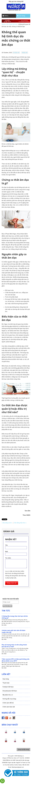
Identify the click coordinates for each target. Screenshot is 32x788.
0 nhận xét (16, 52)
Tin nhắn (8, 558)
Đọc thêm (4, 625)
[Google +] (6, 718)
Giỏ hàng (22, 16)
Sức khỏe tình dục (11, 24)
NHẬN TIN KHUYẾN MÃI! (11, 599)
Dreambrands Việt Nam (10, 691)
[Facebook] (3, 718)
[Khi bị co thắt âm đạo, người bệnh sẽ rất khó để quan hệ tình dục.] (16, 132)
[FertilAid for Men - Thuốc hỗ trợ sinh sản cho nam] (24, 733)
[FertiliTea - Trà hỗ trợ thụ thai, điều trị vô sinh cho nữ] (24, 742)
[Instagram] (13, 718)
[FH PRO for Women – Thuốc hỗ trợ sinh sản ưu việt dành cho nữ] (6, 733)
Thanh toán (6, 683)
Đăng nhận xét (11, 583)
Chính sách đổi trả (8, 703)
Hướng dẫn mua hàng (9, 699)
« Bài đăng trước (7, 522)
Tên (6, 545)
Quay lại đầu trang (23, 749)
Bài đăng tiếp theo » (20, 522)
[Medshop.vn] (16, 7)
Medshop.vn (21, 756)
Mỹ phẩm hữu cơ (8, 695)
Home (3, 24)
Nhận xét (24, 52)
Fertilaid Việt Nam (8, 687)
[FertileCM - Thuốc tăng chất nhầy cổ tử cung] (15, 742)
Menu (6, 15)
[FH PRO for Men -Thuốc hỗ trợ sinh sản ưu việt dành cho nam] (15, 733)
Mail (6, 551)
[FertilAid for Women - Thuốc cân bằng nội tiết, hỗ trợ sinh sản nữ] (6, 742)
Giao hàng (6, 679)
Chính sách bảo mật (9, 707)
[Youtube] (10, 718)
